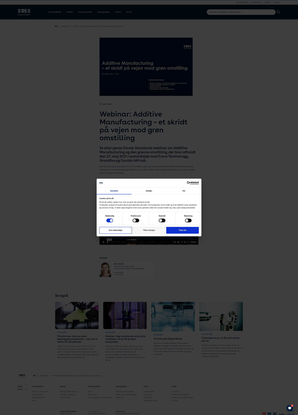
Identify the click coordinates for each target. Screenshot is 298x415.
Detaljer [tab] (149, 191)
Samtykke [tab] (114, 191)
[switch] (136, 220)
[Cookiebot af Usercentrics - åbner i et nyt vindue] (188, 183)
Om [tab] (183, 191)
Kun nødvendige (115, 230)
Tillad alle (182, 230)
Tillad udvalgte (149, 230)
